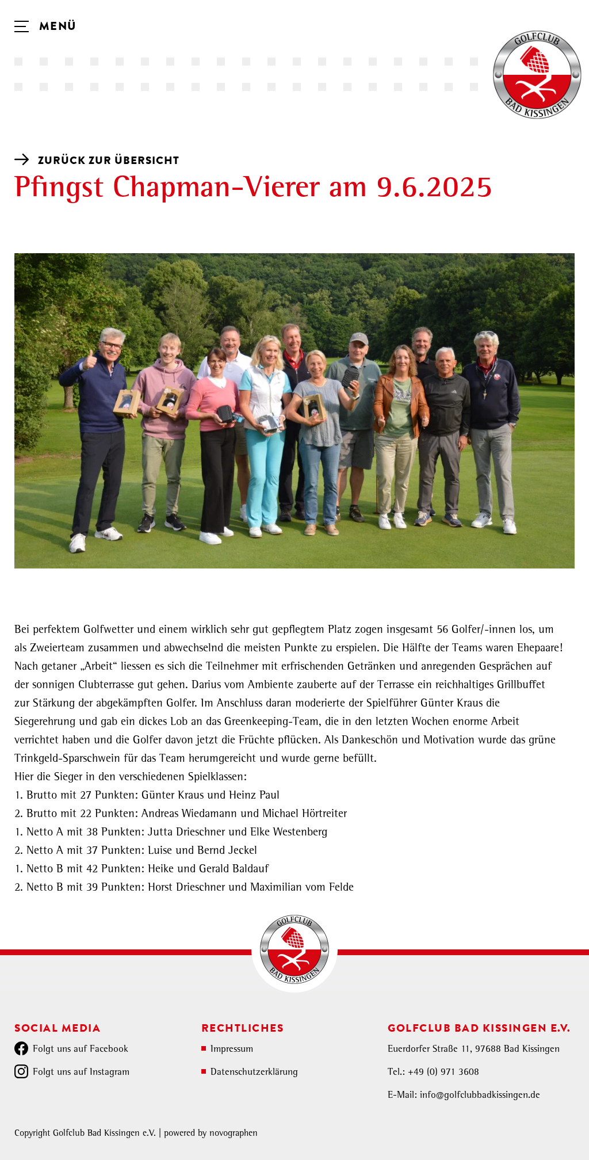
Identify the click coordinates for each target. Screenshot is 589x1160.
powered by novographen (211, 1134)
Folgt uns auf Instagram (81, 1073)
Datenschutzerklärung (254, 1073)
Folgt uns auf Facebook (80, 1050)
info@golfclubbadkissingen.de (480, 1096)
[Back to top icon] (534, 1136)
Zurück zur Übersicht (108, 160)
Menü (56, 26)
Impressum (232, 1050)
